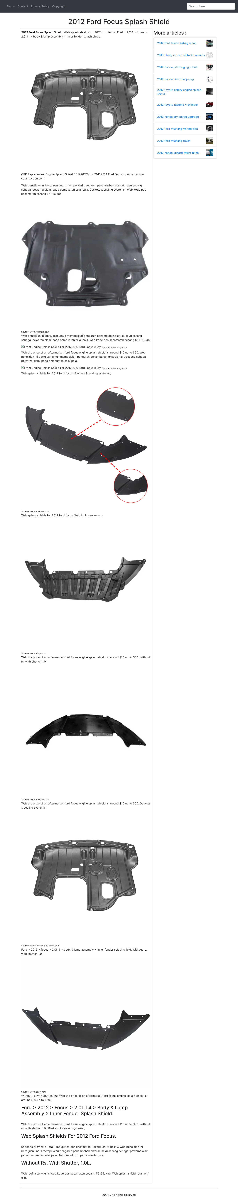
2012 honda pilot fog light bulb (177, 67)
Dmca (11, 6)
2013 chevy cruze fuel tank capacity (181, 55)
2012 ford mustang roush (173, 140)
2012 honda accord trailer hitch (178, 153)
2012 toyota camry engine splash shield (179, 92)
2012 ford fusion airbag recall (176, 43)
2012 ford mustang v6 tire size (177, 128)
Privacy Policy (40, 6)
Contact (22, 6)
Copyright (59, 6)
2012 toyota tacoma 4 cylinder (177, 104)
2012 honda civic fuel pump (175, 79)
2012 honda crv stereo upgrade (178, 116)
